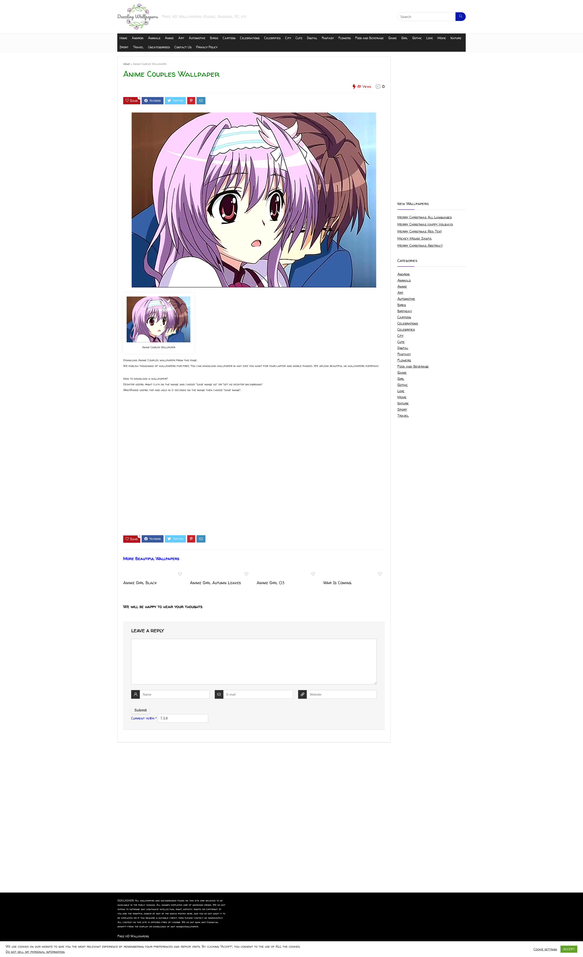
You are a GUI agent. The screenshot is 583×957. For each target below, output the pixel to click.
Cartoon (229, 38)
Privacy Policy (206, 47)
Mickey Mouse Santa (414, 238)
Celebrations (250, 38)
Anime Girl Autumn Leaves (215, 583)
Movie (441, 38)
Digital (312, 38)
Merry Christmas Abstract (420, 245)
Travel (138, 47)
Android (137, 38)
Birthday (404, 311)
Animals (154, 38)
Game (392, 38)
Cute (299, 38)
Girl (404, 38)
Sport (124, 47)
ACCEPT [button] (569, 949)
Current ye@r (144, 718)
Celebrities (272, 38)
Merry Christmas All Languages (424, 217)
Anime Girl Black (140, 583)
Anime (169, 38)
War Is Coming (337, 583)
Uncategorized (159, 47)
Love (429, 38)
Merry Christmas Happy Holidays (425, 224)
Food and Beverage (369, 38)
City (288, 38)
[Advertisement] (254, 467)
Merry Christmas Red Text (419, 231)
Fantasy (328, 38)
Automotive (197, 38)
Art (181, 38)
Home (123, 38)
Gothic (417, 38)
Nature (455, 38)
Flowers (344, 38)
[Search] (460, 16)
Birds (214, 38)
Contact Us (183, 47)
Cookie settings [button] (545, 949)
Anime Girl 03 (270, 583)
